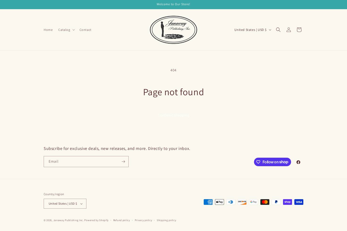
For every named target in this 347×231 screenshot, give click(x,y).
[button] (65, 30)
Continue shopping (174, 115)
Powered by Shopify (96, 220)
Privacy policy (143, 220)
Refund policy (121, 220)
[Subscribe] (123, 161)
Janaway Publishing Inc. (68, 220)
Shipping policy (166, 220)
